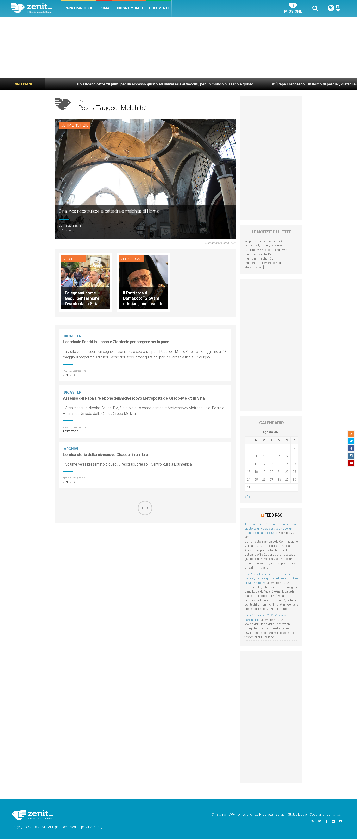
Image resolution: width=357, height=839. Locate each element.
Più (145, 508)
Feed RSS (273, 515)
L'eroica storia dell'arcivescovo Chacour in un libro (105, 454)
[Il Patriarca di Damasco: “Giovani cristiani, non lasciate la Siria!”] (143, 282)
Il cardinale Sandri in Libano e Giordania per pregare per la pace (116, 341)
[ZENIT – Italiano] (36, 8)
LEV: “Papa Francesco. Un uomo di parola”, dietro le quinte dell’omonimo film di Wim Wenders (271, 578)
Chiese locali (73, 259)
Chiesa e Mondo (129, 8)
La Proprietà (264, 814)
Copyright (317, 814)
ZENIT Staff (66, 229)
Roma (104, 8)
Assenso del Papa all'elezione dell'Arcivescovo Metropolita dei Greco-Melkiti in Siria (134, 398)
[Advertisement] (178, 47)
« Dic (248, 496)
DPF (232, 814)
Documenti (159, 8)
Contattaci (334, 814)
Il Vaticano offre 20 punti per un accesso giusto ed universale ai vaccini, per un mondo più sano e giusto (126, 84)
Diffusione (245, 814)
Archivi (71, 449)
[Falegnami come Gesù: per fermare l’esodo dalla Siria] (85, 282)
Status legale (297, 814)
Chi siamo (219, 814)
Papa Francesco (78, 8)
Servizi (280, 814)
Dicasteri (73, 336)
